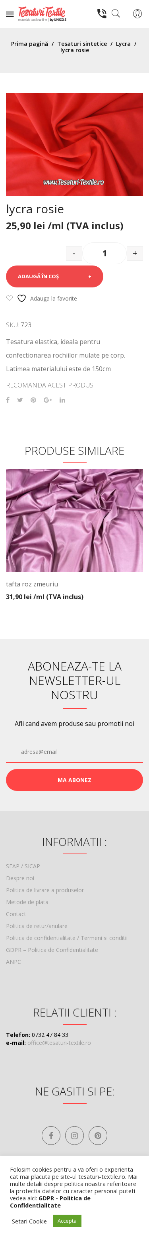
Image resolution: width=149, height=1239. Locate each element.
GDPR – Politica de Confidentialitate (52, 950)
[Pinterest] (33, 400)
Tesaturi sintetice (82, 43)
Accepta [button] (67, 1220)
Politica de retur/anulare (37, 926)
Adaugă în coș (38, 276)
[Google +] (48, 400)
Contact (16, 914)
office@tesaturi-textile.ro (59, 1042)
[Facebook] (8, 400)
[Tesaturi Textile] (42, 13)
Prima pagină (29, 43)
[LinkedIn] (62, 400)
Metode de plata (27, 902)
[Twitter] (20, 400)
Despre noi (20, 878)
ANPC (13, 962)
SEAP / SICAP (23, 866)
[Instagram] (74, 1135)
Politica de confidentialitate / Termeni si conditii (67, 938)
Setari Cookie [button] (29, 1221)
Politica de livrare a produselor (45, 890)
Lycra (123, 43)
